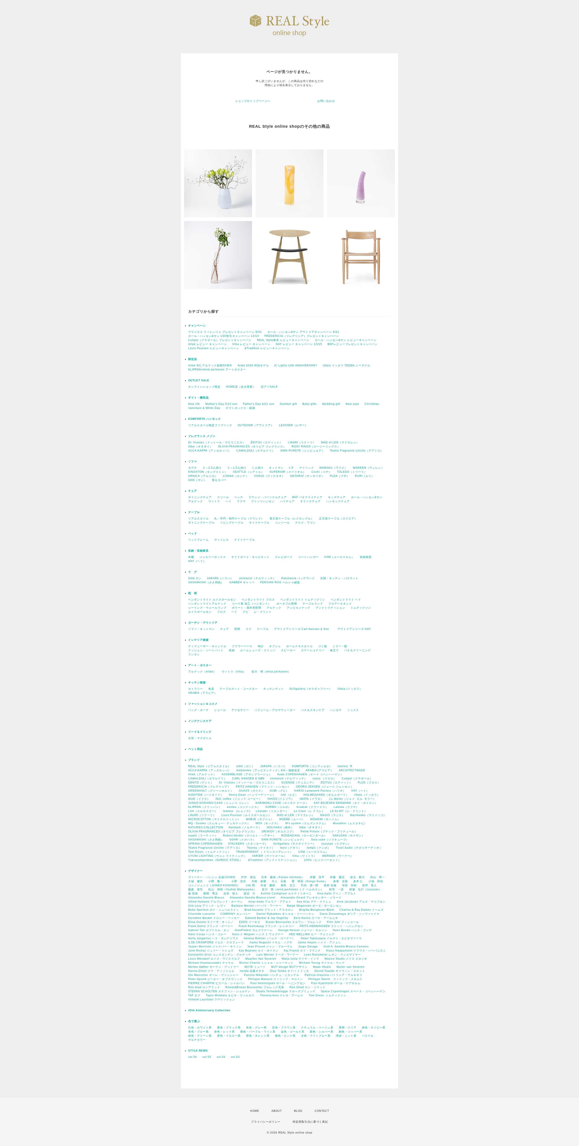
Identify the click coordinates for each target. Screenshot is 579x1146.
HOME (254, 1110)
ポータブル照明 (286, 603)
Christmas (372, 404)
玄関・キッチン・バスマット (339, 578)
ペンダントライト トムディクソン (302, 599)
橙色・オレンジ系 (258, 1035)
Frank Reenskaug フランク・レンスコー (266, 926)
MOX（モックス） (268, 823)
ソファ (200, 461)
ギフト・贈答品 (198, 397)
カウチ (192, 467)
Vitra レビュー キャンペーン (251, 344)
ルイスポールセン (200, 611)
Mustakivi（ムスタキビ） (350, 823)
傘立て (334, 650)
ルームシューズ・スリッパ (257, 650)
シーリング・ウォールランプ (207, 607)
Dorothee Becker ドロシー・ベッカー (214, 918)
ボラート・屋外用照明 (246, 607)
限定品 (192, 359)
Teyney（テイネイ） (261, 847)
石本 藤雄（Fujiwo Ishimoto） (282, 877)
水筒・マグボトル (200, 738)
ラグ (249, 629)
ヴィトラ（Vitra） (234, 671)
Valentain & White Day (204, 408)
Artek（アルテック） (202, 774)
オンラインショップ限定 (204, 386)
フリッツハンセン (263, 501)
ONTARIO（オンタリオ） (307, 476)
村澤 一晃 (336, 889)
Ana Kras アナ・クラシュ (314, 901)
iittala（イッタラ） (367, 794)
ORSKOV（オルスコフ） (278, 831)
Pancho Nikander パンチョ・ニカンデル (271, 975)
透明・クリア (347, 1027)
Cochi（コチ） (321, 471)
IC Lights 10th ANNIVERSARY (295, 365)
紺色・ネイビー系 (373, 1027)
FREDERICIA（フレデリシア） (209, 786)
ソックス (353, 710)
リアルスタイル (198, 518)
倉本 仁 (358, 881)
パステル (368, 1035)
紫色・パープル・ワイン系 (257, 1031)
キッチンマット (273, 688)
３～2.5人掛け (212, 467)
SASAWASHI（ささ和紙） (206, 582)
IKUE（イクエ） (199, 798)
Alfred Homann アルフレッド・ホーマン (215, 901)
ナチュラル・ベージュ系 (317, 1027)
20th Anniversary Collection (209, 1010)
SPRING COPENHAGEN (205, 843)
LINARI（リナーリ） (302, 442)
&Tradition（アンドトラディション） (273, 860)
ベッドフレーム (198, 539)
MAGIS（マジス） (332, 815)
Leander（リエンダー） (272, 811)
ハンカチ (336, 710)
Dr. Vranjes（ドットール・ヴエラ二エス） (216, 442)
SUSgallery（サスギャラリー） (310, 688)
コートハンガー (308, 557)
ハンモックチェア (338, 501)
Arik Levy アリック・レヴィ (207, 905)
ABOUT (276, 1110)
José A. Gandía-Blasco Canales (346, 946)
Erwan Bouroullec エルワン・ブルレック (294, 922)
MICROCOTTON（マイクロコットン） (214, 819)
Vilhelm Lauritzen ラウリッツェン (211, 999)
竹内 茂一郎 (309, 885)
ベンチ (238, 497)
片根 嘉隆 (259, 881)
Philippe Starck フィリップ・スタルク (335, 979)
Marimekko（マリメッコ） (368, 815)
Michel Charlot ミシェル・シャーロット (266, 962)
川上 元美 (279, 881)
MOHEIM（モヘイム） (325, 819)
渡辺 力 (249, 893)
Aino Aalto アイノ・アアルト (336, 893)
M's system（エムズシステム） (306, 823)
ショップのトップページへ (253, 101)
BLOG (298, 1110)
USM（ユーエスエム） (339, 557)
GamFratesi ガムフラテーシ (254, 930)
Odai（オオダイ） (200, 446)
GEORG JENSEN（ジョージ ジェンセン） (325, 786)
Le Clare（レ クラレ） (309, 811)
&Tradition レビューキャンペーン (267, 348)
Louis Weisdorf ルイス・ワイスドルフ (214, 958)
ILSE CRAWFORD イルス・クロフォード (216, 942)
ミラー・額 (339, 646)
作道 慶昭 (268, 885)
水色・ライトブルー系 (315, 1035)
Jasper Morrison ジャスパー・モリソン (215, 946)
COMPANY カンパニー (235, 913)
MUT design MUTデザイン (289, 966)
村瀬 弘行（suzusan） (365, 889)
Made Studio (322, 966)
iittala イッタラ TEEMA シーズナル (346, 365)
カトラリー (195, 688)
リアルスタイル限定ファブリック (210, 425)
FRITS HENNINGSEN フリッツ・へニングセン (331, 926)
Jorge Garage (308, 946)
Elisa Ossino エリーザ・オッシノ (211, 922)
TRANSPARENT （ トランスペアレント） (264, 851)
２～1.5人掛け (236, 467)
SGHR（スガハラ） (242, 839)
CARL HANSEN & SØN (248, 778)
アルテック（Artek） (202, 671)
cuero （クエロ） (324, 778)
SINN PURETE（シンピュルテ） (302, 450)
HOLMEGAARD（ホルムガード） (326, 794)
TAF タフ (194, 995)
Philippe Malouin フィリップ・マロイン (275, 979)
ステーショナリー (313, 650)
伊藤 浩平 (317, 877)
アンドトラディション (330, 607)
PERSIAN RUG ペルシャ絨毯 (280, 582)
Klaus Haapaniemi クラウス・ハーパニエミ (356, 950)
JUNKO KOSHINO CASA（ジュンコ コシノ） (219, 803)
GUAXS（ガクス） (251, 790)
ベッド (192, 533)
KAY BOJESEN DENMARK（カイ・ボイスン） (346, 803)
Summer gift (288, 404)
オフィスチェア (310, 501)
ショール (220, 710)
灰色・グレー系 (256, 1027)
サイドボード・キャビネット (250, 557)
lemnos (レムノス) (236, 811)
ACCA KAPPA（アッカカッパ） (209, 450)
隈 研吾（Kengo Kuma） (310, 881)
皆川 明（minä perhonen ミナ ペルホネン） (293, 889)
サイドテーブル (259, 522)
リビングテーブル (232, 522)
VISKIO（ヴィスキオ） (269, 476)
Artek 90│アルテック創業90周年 (210, 365)
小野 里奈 (238, 881)
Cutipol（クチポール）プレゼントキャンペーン (220, 340)
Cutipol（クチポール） (357, 778)
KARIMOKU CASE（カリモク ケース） (282, 803)
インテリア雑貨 (208, 639)
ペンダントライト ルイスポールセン (212, 599)
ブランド (194, 760)
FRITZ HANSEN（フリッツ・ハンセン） (263, 786)
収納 (232, 650)
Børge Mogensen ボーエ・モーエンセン (314, 905)
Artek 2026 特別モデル (253, 365)
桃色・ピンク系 (285, 1035)
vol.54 (221, 1057)
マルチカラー (197, 1039)
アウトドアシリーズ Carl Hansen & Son (303, 629)
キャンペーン (197, 325)
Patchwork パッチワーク (298, 578)
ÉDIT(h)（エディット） (266, 442)
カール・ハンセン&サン (366, 497)
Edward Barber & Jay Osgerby (266, 918)
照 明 (192, 593)
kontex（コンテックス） (243, 807)
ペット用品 (195, 749)
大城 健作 (195, 881)
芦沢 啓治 (248, 877)
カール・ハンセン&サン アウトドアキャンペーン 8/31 (303, 332)
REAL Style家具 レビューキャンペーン (283, 340)
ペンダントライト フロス (258, 599)
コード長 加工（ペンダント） (251, 603)
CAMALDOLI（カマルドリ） (255, 450)
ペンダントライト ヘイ (346, 599)
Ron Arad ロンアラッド (204, 987)
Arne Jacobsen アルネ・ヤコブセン (361, 901)
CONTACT (322, 1110)
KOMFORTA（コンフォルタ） (312, 766)
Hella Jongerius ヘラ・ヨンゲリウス (213, 938)
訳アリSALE (269, 386)
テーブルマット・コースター (239, 688)
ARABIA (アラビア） (319, 770)
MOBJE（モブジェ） (260, 819)
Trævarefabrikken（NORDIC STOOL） (215, 860)
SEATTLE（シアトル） (248, 471)
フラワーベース (242, 646)
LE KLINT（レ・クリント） (348, 811)
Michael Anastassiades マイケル (211, 962)
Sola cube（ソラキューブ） (330, 839)
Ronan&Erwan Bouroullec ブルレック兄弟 (254, 987)
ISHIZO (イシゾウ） (280, 798)
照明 (237, 629)
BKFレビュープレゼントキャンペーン (352, 344)
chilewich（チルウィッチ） (257, 578)
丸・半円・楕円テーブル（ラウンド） (239, 518)
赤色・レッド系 (224, 1031)
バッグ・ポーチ (198, 710)
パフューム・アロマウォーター (275, 710)
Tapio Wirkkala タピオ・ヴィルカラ (230, 995)
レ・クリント (263, 611)
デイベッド (306, 467)
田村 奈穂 (330, 885)
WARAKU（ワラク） (333, 467)
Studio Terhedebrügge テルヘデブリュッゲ (286, 991)
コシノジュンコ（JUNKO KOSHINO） (214, 885)
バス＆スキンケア (313, 710)
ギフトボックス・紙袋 (240, 408)
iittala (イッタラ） (349, 688)
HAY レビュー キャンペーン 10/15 (299, 344)
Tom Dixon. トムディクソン (327, 995)
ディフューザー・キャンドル (207, 646)
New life (194, 404)
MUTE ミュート (255, 966)
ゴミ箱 (322, 646)
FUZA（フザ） (339, 476)
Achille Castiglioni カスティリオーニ (286, 893)
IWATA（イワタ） (311, 798)
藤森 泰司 (195, 889)
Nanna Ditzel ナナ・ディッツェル (211, 971)
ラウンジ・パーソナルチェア (268, 497)
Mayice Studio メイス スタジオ (346, 958)
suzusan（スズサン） (336, 843)
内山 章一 (377, 877)
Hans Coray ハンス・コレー (207, 934)
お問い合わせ (326, 101)
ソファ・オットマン (201, 629)
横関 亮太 (210, 893)
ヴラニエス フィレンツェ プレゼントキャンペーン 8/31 (225, 332)
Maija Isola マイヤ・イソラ (300, 958)
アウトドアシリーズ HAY (354, 629)
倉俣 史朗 (340, 881)
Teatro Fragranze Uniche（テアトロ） (356, 450)
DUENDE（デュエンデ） (298, 782)
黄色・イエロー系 (229, 1035)
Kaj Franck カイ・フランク (302, 950)
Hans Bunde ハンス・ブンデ (352, 930)
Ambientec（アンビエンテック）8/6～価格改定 (268, 770)
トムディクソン (361, 607)
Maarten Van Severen (260, 958)
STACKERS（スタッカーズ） (248, 843)
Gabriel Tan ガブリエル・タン (208, 930)
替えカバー (219, 480)
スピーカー (288, 650)
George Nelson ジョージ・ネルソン (302, 930)
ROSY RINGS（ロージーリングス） (316, 446)
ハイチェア (287, 501)
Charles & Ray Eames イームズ (361, 909)
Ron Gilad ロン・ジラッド (307, 987)
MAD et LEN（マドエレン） (340, 442)
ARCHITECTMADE (352, 770)
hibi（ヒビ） (289, 794)
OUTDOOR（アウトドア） (256, 425)
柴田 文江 (288, 885)
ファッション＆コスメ (203, 703)
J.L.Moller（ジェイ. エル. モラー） (352, 798)
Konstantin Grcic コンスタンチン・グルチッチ (219, 954)
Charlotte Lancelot (201, 913)
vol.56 (192, 1057)
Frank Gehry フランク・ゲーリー (210, 926)
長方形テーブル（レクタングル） (292, 518)
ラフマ (241, 501)
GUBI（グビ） (279, 790)
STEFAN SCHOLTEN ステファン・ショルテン (219, 991)
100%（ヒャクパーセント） (322, 860)
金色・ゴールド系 (292, 1031)
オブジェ (275, 646)
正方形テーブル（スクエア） (338, 518)
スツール (223, 497)
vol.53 (235, 1057)
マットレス (221, 539)
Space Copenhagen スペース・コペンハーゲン (353, 991)
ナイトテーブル (244, 539)
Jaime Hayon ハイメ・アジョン (319, 942)
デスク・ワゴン (305, 522)
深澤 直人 (369, 885)
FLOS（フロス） (369, 782)
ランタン (194, 654)
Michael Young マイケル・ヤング (322, 962)
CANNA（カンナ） (236, 476)
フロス (221, 611)
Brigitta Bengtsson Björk (316, 909)
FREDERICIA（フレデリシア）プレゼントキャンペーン (301, 336)
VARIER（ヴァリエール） (269, 856)
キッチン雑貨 (208, 682)
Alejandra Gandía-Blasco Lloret (252, 897)
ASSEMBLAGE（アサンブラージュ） (247, 774)
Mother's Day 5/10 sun (221, 404)
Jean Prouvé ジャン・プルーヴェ (270, 946)
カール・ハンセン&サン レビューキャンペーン (346, 340)
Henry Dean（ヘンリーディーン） (252, 794)
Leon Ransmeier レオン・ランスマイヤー (332, 954)
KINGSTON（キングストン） (208, 471)
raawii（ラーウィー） (203, 835)
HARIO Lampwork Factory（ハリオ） (320, 790)
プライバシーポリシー (265, 1121)
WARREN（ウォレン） (368, 467)
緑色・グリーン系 (200, 1035)
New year (352, 404)
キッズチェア (337, 497)
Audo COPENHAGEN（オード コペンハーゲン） (310, 774)
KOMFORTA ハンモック (204, 418)
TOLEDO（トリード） (352, 471)
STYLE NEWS (198, 1050)
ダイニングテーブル (201, 522)
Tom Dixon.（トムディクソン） (209, 851)
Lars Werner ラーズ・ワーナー (277, 954)
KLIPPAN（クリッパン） (205, 807)
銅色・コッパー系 (350, 1031)
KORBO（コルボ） (278, 807)
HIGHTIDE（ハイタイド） (205, 794)
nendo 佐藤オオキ (252, 971)
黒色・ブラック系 (229, 1027)
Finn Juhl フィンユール (343, 922)
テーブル (194, 512)
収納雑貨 (366, 557)
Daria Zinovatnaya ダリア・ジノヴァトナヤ (350, 913)
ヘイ (228, 501)
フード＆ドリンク (200, 731)
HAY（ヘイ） (197, 561)
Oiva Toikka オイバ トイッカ (289, 971)
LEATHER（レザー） (293, 425)
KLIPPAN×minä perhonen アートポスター (217, 369)
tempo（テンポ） (318, 847)
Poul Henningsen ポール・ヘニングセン (278, 983)
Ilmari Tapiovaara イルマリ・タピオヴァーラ (331, 938)
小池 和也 (375, 881)
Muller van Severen (351, 966)
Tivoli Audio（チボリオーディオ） (359, 847)
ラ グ (192, 572)
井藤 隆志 (337, 877)
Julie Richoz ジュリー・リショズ (210, 950)
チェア (194, 491)
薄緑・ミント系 (346, 1035)
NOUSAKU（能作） (280, 827)
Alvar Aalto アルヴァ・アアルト (269, 901)
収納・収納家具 (210, 550)
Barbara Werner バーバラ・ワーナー (256, 905)
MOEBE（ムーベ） (292, 819)
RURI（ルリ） (364, 476)
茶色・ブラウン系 (284, 1027)
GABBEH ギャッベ (242, 582)
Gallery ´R (345, 766)
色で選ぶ (194, 1021)
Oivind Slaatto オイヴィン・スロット (339, 971)
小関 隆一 (217, 881)
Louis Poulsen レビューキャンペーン (213, 348)
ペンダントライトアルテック (207, 603)
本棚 (191, 557)
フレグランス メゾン (202, 436)
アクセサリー (240, 710)
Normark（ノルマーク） (245, 827)
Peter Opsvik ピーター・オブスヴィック (215, 979)
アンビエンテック (298, 607)
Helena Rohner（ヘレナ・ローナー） (269, 938)
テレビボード (284, 557)
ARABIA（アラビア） (202, 692)
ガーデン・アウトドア (203, 622)
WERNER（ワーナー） (337, 856)
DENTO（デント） (201, 782)
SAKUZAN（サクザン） (348, 835)
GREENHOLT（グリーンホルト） (210, 790)
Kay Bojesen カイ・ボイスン (258, 950)
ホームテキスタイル (299, 646)
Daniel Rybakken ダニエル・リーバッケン (285, 913)
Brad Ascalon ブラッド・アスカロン (269, 909)
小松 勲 (250, 885)
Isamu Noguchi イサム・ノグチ (270, 942)
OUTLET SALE (198, 380)
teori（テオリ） (290, 847)
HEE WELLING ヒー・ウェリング (312, 934)
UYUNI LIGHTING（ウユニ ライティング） (217, 856)
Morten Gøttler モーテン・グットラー (213, 966)
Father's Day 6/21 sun (258, 404)
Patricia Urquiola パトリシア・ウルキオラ (333, 975)
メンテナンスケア (200, 721)
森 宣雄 (193, 893)
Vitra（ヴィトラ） (304, 856)
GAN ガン (195, 578)
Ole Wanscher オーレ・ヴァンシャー (213, 975)
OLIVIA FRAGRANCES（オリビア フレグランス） (252, 446)
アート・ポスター (210, 665)
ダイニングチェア (200, 497)
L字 (291, 467)
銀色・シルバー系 (321, 1031)
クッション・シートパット (205, 650)
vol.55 (206, 1057)
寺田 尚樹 (349, 885)
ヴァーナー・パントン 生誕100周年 (212, 877)
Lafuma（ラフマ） (346, 807)
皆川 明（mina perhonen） (271, 671)
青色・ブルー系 (198, 1031)
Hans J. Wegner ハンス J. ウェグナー (258, 934)
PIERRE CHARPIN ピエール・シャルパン (216, 983)
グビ (246, 611)
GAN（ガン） (197, 480)
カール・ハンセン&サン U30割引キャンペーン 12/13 (223, 336)
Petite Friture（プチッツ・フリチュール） (329, 831)
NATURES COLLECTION (205, 827)
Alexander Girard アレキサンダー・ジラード (311, 897)
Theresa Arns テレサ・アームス (281, 995)
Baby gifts (309, 404)
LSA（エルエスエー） (203, 811)
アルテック (195, 501)
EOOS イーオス (249, 922)
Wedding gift (331, 404)
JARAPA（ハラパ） (220, 578)
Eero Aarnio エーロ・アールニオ (316, 918)
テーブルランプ (312, 603)
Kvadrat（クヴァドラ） (312, 807)
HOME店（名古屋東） (241, 386)
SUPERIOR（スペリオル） (287, 471)
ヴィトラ (214, 501)
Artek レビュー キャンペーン (207, 344)
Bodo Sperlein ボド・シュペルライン (213, 909)
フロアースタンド (340, 603)
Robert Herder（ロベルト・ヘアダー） (249, 835)
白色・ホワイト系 (200, 1027)
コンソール (282, 522)
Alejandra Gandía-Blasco (206, 897)
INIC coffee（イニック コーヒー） (239, 798)
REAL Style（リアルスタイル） (209, 766)
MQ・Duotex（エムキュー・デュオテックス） (219, 823)
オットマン (276, 467)
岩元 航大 (357, 877)
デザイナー (195, 870)
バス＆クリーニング (357, 650)
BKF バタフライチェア (307, 497)
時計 (261, 646)
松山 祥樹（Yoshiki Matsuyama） (232, 889)
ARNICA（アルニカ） (203, 476)
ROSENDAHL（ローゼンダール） (304, 835)
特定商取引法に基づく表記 (310, 1121)
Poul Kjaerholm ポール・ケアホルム (336, 983)
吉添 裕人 (230, 893)
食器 (211, 688)
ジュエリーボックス (212, 557)
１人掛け (257, 467)
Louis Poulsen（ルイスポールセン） (246, 815)
